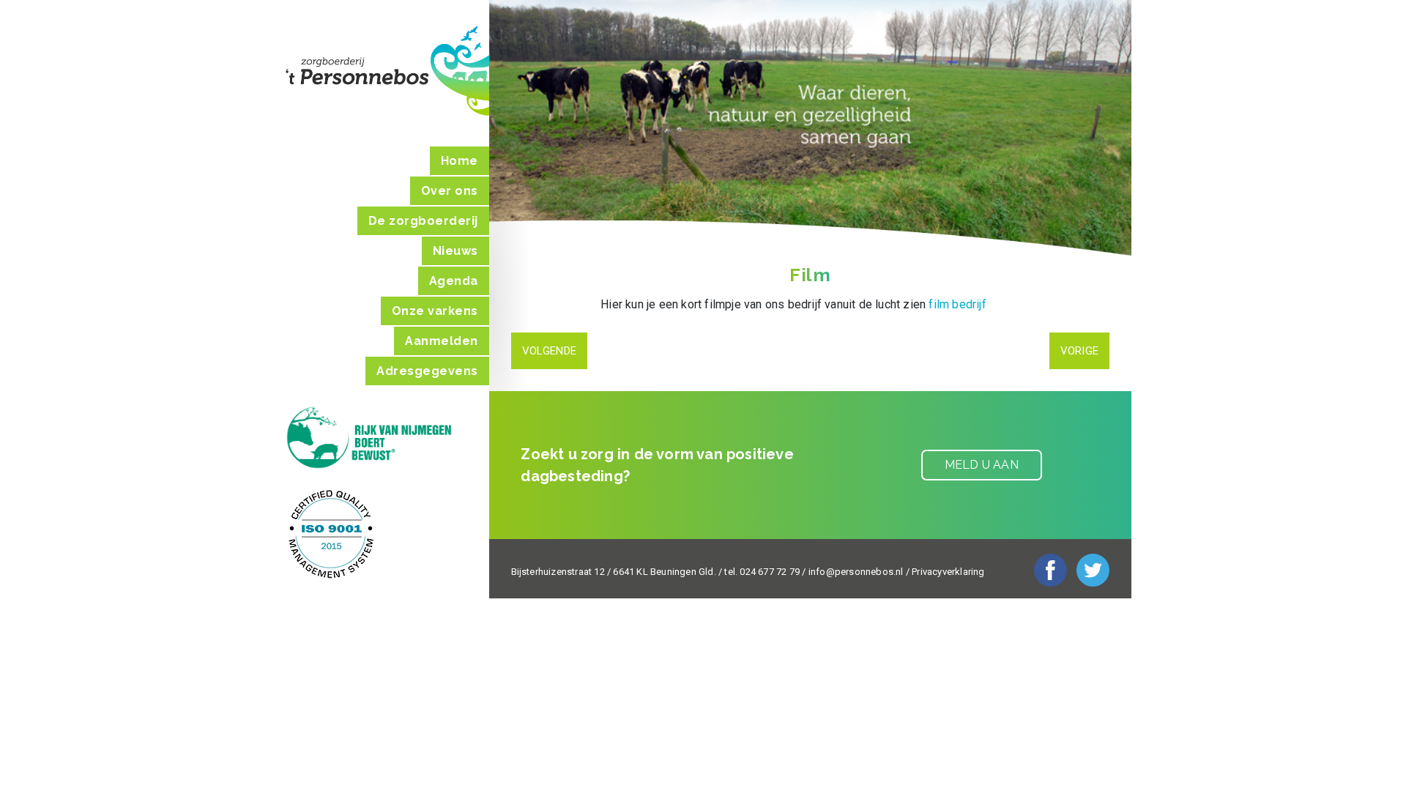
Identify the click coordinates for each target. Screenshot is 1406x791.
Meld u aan (982, 465)
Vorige (1079, 350)
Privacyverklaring (948, 571)
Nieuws (455, 251)
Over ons (449, 191)
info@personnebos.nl (856, 571)
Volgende (549, 350)
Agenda (453, 281)
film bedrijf (957, 304)
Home (459, 161)
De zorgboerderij (423, 221)
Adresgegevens (427, 371)
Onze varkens (435, 311)
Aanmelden (441, 341)
